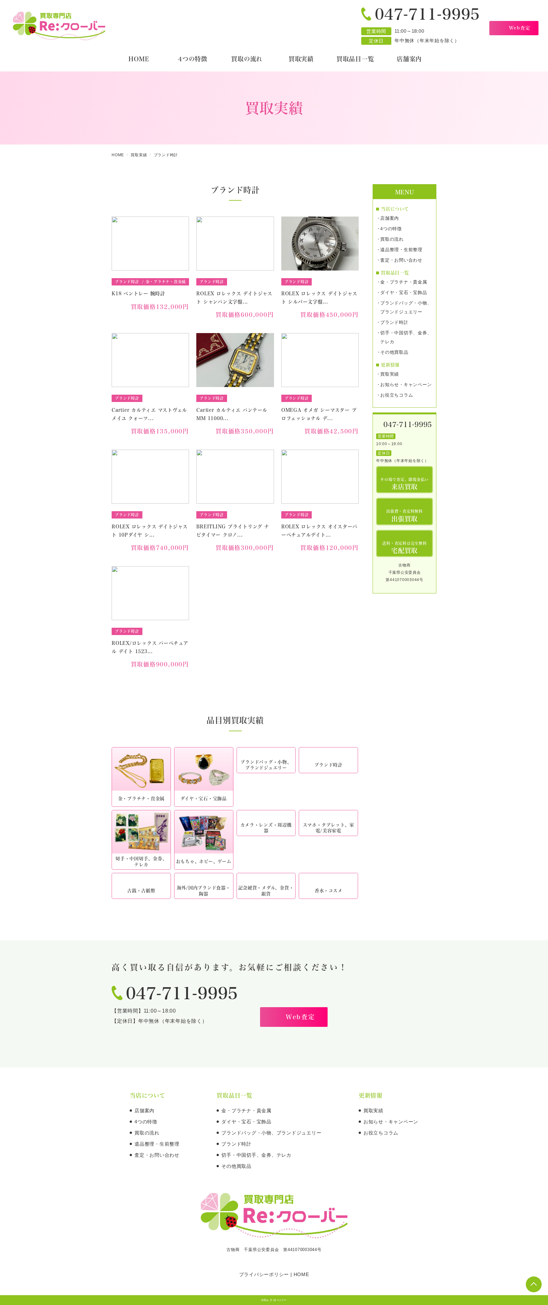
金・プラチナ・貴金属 (403, 281)
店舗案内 (389, 218)
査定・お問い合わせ (401, 260)
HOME (301, 1274)
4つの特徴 (391, 228)
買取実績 (389, 374)
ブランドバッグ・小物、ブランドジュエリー (406, 307)
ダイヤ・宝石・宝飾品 (403, 292)
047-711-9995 (427, 14)
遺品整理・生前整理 (401, 249)
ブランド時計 (394, 322)
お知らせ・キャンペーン (406, 384)
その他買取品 (394, 352)
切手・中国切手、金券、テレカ (406, 337)
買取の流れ (392, 239)
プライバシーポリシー (264, 1274)
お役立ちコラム (396, 395)
